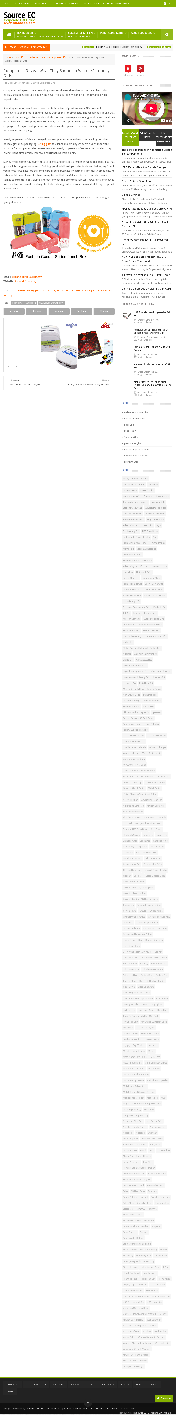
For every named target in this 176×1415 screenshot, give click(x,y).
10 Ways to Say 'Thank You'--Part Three (146, 275)
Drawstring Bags (131, 946)
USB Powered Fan (161, 1296)
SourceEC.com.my (25, 281)
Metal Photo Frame (132, 1062)
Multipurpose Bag (132, 1109)
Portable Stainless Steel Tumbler (139, 1168)
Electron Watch (130, 957)
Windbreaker (160, 1331)
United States (107, 1384)
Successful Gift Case (81, 35)
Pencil (143, 1150)
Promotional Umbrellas (150, 624)
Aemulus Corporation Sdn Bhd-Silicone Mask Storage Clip (151, 331)
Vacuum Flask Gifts (132, 595)
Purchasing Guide (111, 33)
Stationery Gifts (143, 1255)
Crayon (142, 911)
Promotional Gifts (157, 1173)
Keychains (128, 1027)
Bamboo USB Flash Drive (135, 829)
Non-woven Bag (158, 1127)
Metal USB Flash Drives (156, 1062)
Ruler (125, 1191)
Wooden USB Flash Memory (136, 1349)
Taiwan (10, 1391)
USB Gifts (142, 1284)
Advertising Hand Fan (151, 800)
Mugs (126, 1103)
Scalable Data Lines (160, 1197)
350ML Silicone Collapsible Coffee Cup (142, 648)
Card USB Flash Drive (146, 852)
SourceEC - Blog (11, 3)
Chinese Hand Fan (131, 870)
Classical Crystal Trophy (155, 870)
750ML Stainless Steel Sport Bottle (139, 794)
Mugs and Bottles (155, 519)
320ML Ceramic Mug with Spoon (139, 770)
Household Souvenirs (133, 519)
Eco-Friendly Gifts (131, 601)
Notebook (128, 1133)
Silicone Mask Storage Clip (136, 712)
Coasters (138, 876)
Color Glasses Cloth (155, 876)
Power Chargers (131, 578)
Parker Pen (128, 1144)
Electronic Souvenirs (154, 513)
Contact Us (73, 3)
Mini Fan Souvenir (131, 619)
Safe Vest (152, 1191)
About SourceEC (43, 3)
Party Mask (155, 1144)
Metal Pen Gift (146, 683)
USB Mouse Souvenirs (134, 741)
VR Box (163, 1314)
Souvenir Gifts (131, 437)
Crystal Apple (156, 911)
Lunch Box (33, 57)
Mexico (139, 1384)
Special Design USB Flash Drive (138, 718)
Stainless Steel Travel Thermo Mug (140, 1249)
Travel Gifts (147, 525)
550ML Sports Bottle (155, 782)
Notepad (140, 1133)
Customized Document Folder (137, 934)
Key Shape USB (130, 1022)
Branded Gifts (130, 841)
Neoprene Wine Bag (133, 1121)
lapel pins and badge (133, 1366)
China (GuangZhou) (36, 1384)
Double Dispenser (154, 940)
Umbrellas (128, 642)
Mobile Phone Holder (133, 1098)
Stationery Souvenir (132, 508)
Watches (127, 1325)
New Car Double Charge (135, 1127)
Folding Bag (146, 975)
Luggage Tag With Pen (134, 1045)
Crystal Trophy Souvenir (134, 665)
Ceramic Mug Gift (131, 864)
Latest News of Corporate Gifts (130, 137)
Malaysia (75, 1384)
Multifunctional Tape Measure (146, 1103)
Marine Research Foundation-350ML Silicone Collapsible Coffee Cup (153, 385)
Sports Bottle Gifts (154, 584)
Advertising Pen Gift (132, 566)
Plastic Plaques (143, 1156)
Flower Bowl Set (159, 963)
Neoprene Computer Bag (135, 1115)
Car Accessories (144, 659)
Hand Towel (162, 998)
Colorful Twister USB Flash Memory (140, 899)
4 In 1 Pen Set (163, 776)
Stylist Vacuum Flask (150, 1267)
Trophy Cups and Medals (135, 730)
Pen (154, 537)
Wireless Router (162, 1343)
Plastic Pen (128, 1156)
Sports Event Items (132, 724)
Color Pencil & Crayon (133, 881)
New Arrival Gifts (154, 1121)
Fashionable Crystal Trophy (136, 537)
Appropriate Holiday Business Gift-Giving (147, 208)
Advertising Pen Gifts (155, 508)
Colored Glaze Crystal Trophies (138, 887)
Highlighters (129, 1010)
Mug (163, 1098)
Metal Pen (155, 1057)
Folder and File (130, 975)
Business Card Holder (155, 595)
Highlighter (157, 1004)
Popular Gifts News (147, 135)
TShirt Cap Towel (131, 1273)
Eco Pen (158, 951)
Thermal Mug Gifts (132, 589)
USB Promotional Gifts (156, 636)
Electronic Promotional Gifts (136, 607)
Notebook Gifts (143, 572)
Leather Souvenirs (132, 1039)
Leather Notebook (150, 1033)
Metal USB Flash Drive (133, 689)
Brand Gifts (161, 835)
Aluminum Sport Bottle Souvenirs (139, 817)
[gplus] (170, 3)
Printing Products (152, 700)
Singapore (58, 1384)
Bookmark (148, 835)
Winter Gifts (129, 1337)
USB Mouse (152, 1290)
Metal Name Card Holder (135, 1057)
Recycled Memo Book (133, 1185)
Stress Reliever (130, 1267)
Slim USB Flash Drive (147, 1208)
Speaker (144, 1232)
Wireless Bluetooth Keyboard (137, 1343)
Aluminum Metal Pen (133, 811)
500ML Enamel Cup (132, 782)
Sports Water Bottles (133, 1238)
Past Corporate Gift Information (164, 137)
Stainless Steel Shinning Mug (137, 1244)
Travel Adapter (152, 724)
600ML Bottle (154, 788)
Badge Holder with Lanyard (148, 823)
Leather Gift (159, 677)
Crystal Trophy (158, 543)
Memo (151, 1051)
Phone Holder (163, 1150)
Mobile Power (154, 689)
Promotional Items (132, 554)
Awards (162, 817)
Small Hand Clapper (132, 1214)
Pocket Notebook (131, 1162)
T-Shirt (166, 1267)
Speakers (156, 712)
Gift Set (126, 613)
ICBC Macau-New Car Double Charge (144, 167)
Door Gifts (69, 47)
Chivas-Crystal (131, 195)
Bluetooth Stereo (131, 835)
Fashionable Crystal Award (154, 957)
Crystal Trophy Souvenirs (135, 671)
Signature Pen (162, 1203)
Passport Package (132, 700)
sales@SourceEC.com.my (118, 3)
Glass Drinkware (146, 987)
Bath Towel (156, 829)
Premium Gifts (131, 462)
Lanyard (150, 1027)
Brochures (145, 841)
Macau (90, 1384)
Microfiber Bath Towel (134, 1068)
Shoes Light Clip (144, 1203)
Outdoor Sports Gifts (153, 619)
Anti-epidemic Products (145, 654)
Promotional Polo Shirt (134, 1173)
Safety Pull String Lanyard (135, 1197)
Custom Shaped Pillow (147, 922)
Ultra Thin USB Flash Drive (135, 1308)
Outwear (152, 1133)
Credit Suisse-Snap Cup (136, 181)
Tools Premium (147, 1279)
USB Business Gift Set (133, 735)
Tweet (16, 311)
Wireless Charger (157, 747)
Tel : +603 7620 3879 (92, 3)
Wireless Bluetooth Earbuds (151, 1337)
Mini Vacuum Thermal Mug (136, 1074)
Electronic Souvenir (132, 513)
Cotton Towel (129, 911)
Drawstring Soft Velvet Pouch (137, 951)
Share (38, 311)
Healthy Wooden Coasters (135, 1004)
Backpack (127, 823)
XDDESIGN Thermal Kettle (135, 1355)
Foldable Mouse (131, 969)
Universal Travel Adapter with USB (140, 1314)
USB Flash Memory (132, 636)
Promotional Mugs (151, 578)
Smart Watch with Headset (136, 1226)
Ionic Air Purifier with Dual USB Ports (141, 1016)
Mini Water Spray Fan (133, 1080)
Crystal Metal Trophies (134, 916)
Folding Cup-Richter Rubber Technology (100, 46)
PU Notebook (149, 694)
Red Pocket (148, 706)
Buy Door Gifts (40, 35)
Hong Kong (12, 1384)
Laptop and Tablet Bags (145, 613)
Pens (151, 1150)
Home (27, 3)
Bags (158, 525)
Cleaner (127, 876)
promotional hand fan (134, 759)
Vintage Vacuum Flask (133, 1319)
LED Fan (139, 1027)
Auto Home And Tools (156, 566)
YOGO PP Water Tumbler (135, 1360)
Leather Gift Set (130, 1033)
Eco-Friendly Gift (131, 531)
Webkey (147, 1331)
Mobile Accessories (146, 548)
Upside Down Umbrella (134, 747)
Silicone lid (128, 1208)
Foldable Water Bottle (152, 969)
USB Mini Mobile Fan (133, 1290)
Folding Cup (161, 975)
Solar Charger (130, 1232)
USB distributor (154, 1302)
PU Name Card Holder (152, 1138)
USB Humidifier (157, 1284)
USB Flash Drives (151, 630)
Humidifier (162, 1010)
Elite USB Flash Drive (160, 671)
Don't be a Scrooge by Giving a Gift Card (146, 288)
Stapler (163, 1249)
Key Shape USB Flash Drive (154, 1022)
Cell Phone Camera (132, 858)
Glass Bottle (129, 987)
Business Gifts (131, 431)
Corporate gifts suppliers (136, 456)
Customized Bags (131, 928)
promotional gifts (132, 443)
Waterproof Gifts (131, 1331)
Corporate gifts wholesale (136, 449)
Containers (128, 905)
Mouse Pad (152, 1098)
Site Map (59, 3)
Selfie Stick (128, 1203)
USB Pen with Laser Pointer (136, 1296)
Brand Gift (128, 659)
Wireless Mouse (131, 753)
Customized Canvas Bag (155, 928)
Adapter (127, 654)
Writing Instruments (151, 753)
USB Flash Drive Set (156, 735)
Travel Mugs (164, 1279)
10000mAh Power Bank (134, 765)
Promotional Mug (131, 706)
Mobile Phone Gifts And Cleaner (138, 1092)
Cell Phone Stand (153, 858)
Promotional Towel (132, 584)
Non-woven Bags (131, 694)
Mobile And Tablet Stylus (135, 1086)
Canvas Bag (129, 846)
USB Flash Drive (150, 531)
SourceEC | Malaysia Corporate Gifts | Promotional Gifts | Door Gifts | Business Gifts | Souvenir (72, 1408)
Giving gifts (44, 144)
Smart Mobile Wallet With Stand (138, 1220)
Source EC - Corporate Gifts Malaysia (154, 1413)
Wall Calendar (154, 1319)
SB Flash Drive (138, 1191)
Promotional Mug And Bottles (137, 560)
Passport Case (130, 1150)
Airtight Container (155, 805)
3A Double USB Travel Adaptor (138, 776)
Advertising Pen (130, 525)
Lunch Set (152, 1045)
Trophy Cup (129, 1284)
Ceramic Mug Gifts (152, 864)
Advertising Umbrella (133, 805)
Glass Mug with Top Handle (136, 992)
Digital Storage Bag (132, 940)
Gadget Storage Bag (133, 981)
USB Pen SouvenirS (154, 589)
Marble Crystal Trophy (134, 1051)
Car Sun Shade (157, 846)
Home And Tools (146, 1010)
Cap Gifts (142, 846)
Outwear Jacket (130, 1138)
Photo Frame (129, 624)
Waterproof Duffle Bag (145, 1325)
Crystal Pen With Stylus (159, 916)
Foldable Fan (159, 607)
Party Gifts (142, 1144)
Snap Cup (156, 1226)
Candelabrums (160, 841)
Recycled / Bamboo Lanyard (137, 1179)
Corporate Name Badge (149, 905)
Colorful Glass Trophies (134, 893)
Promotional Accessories (135, 543)
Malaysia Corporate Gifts (54, 57)
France (154, 1384)
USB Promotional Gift (133, 1302)
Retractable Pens (155, 1185)
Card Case (128, 852)
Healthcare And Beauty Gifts (136, 677)
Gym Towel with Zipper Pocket (138, 998)
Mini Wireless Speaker (157, 1080)
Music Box (149, 1109)
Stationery (128, 1255)
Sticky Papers (160, 1255)
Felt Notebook (130, 963)
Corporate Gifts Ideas (140, 47)
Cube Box (128, 922)
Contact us (165, 1398)
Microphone (154, 1068)
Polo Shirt (148, 1162)
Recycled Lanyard (131, 630)
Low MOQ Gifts (151, 1039)
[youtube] (165, 3)
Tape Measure (150, 1273)
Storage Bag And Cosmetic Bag (138, 1261)
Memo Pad (128, 548)
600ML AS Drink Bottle (134, 788)
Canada (125, 1384)
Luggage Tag (129, 683)
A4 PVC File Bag (130, 800)
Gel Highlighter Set (155, 981)
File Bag (144, 963)
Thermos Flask (130, 1279)
